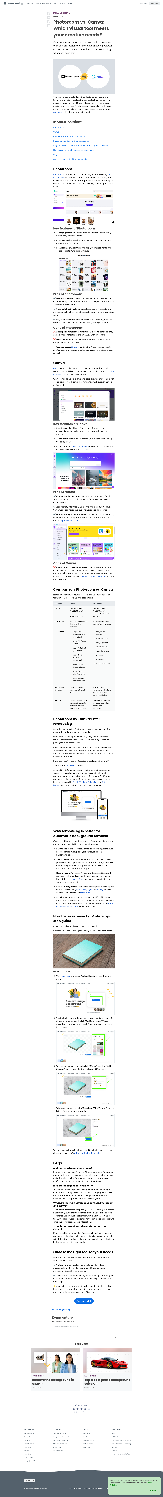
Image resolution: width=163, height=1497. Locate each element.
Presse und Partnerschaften (121, 1454)
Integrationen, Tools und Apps (62, 1437)
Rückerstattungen (88, 1440)
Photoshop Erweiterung (60, 1440)
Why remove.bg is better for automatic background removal (80, 145)
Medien (26, 1450)
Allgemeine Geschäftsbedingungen (94, 1488)
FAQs (55, 154)
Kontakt (85, 1437)
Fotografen (27, 1437)
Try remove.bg (84, 1301)
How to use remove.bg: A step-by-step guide (73, 150)
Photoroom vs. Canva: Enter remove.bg (71, 141)
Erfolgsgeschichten (30, 1461)
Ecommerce (28, 1447)
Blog (113, 1433)
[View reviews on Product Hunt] (81, 1409)
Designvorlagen (58, 1450)
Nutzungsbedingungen (75, 1488)
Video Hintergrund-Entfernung (121, 1444)
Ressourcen (86, 1447)
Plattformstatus (88, 1444)
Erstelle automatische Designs (121, 1440)
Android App (57, 1447)
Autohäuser (27, 1454)
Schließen (153, 1490)
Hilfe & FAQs (86, 1433)
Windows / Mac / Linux (60, 1444)
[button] (30, 3)
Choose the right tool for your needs (70, 159)
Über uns (114, 1450)
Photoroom (58, 127)
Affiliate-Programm (118, 1437)
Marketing (27, 1440)
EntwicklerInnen (29, 1444)
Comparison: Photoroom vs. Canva (69, 136)
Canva (56, 132)
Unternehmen (28, 1457)
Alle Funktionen (29, 1433)
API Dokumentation (59, 1433)
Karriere (114, 1447)
